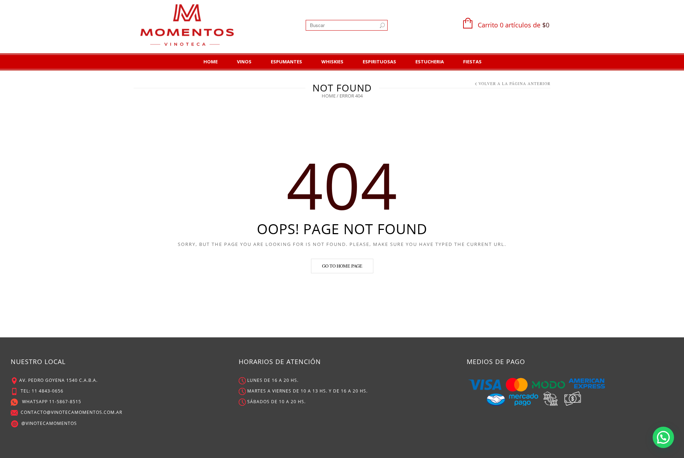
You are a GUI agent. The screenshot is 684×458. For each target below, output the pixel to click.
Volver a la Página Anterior (514, 83)
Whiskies (332, 61)
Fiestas (472, 61)
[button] (663, 437)
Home (210, 61)
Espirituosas (379, 61)
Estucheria (429, 61)
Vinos (244, 61)
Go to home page (342, 266)
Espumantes (286, 61)
